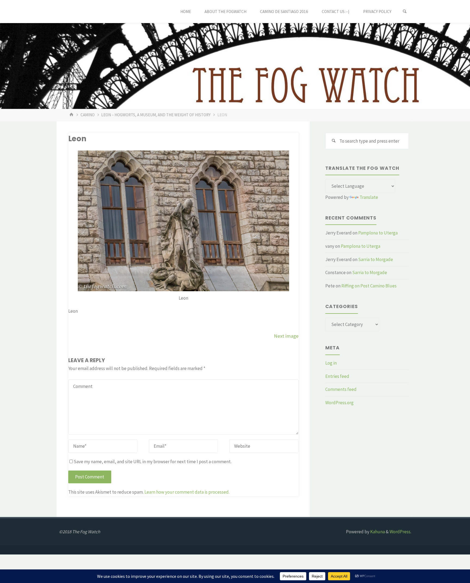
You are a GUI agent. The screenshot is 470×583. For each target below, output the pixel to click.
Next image (286, 336)
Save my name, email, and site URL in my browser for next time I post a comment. (152, 462)
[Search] (404, 11)
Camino (88, 114)
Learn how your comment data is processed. (187, 492)
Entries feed (337, 376)
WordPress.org (339, 403)
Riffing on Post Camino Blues (369, 286)
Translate (369, 197)
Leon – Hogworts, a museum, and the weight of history (156, 114)
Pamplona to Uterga (378, 233)
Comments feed (341, 389)
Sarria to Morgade (375, 259)
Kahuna (377, 532)
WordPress (399, 532)
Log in (331, 363)
